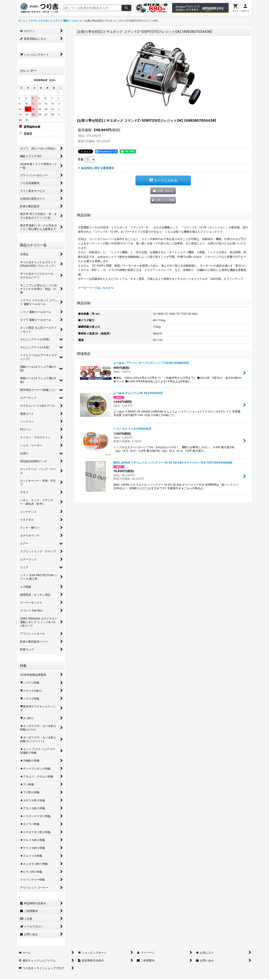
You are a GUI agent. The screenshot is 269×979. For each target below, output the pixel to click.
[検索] (126, 8)
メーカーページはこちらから (96, 287)
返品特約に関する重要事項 (97, 168)
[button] (163, 200)
